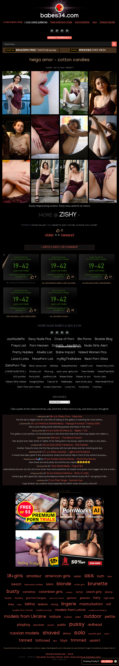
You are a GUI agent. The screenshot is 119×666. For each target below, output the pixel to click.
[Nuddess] (57, 31)
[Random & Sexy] (52, 31)
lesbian (43, 604)
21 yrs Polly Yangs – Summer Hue (65, 480)
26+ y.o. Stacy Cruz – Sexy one (66, 416)
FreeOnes (97, 387)
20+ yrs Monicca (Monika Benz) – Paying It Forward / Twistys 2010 (65, 424)
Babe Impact (65, 353)
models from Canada (22, 610)
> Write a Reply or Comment (59, 247)
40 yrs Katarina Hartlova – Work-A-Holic (67, 473)
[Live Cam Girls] (67, 333)
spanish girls (94, 634)
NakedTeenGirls (106, 371)
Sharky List (35, 371)
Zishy (67, 215)
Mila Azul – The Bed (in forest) (66, 438)
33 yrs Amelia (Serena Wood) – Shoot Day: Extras (70, 459)
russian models (24, 633)
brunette (57, 225)
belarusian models (34, 585)
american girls (58, 576)
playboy (23, 625)
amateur (34, 576)
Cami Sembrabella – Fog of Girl (67, 466)
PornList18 (34, 377)
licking (54, 604)
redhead (95, 625)
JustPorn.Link (49, 377)
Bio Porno (84, 339)
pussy (77, 625)
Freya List (18, 346)
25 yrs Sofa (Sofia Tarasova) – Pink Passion (65, 445)
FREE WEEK (88, 50)
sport (106, 634)
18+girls (15, 576)
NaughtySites (36, 382)
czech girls (94, 592)
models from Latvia (70, 610)
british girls (79, 585)
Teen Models (87, 371)
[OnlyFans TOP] (57, 333)
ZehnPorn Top (15, 366)
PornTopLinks (82, 22)
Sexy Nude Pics (39, 339)
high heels (109, 598)
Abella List (45, 353)
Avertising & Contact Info (86, 657)
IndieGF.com (86, 366)
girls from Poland (56, 598)
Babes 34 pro (83, 377)
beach (16, 585)
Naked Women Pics (93, 353)
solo (87, 225)
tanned (25, 640)
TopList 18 (52, 382)
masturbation (91, 604)
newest (69, 68)
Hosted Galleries (56, 654)
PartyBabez (84, 387)
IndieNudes (66, 382)
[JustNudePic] (62, 31)
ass (89, 576)
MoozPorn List (42, 359)
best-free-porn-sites (28, 387)
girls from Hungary (36, 598)
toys (63, 641)
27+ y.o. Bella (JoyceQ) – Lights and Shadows (66, 452)
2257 (67, 657)
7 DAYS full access (31, 50)
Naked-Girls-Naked (16, 382)
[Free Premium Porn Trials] (37, 529)
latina (30, 604)
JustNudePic (16, 339)
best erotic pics (84, 382)
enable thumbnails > (59, 38)
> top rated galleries (35, 22)
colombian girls (51, 592)
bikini (49, 584)
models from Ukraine (25, 616)
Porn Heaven (39, 346)
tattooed (42, 641)
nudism (68, 617)
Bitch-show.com (38, 366)
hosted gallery (38, 225)
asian (77, 576)
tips (55, 641)
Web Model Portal (104, 382)
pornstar (38, 625)
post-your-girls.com (67, 371)
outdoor (80, 225)
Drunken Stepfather (53, 387)
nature (71, 225)
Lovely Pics (70, 387)
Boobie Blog (103, 339)
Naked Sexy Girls (105, 366)
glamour (72, 598)
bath (100, 577)
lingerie (68, 604)
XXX (94, 22)
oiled (78, 617)
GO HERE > (107, 661)
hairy (97, 598)
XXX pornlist (19, 377)
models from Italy (44, 610)
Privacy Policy (55, 657)
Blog (70, 654)
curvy (79, 592)
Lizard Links (20, 359)
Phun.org (48, 371)
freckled (19, 598)
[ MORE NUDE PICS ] (15, 371)
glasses (85, 598)
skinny (67, 633)
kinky (11, 604)
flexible (8, 598)
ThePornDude (107, 22)
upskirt (94, 225)
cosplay (69, 592)
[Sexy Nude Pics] (67, 31)
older (49, 68)
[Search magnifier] (114, 44)
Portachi (41, 657)
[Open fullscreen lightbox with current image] (16, 92)
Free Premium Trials (61, 22)
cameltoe (29, 592)
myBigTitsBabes (69, 359)
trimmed (78, 640)
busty (64, 225)
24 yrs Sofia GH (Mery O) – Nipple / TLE (66, 431)
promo (50, 625)
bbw (110, 576)
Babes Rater (66, 377)
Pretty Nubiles (22, 353)
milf (108, 604)
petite (110, 617)
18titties (54, 366)
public (61, 625)
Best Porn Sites (96, 359)
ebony (109, 592)
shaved (51, 633)
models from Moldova (98, 610)
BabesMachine (69, 366)
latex (19, 605)
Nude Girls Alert (96, 346)
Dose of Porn (64, 339)
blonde (64, 584)
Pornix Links (100, 377)
